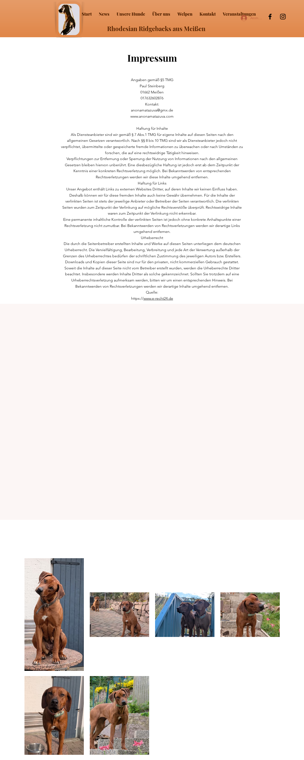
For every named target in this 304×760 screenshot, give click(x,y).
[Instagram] (283, 16)
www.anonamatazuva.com (152, 116)
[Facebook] (270, 16)
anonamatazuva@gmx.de (152, 110)
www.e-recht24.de (158, 298)
